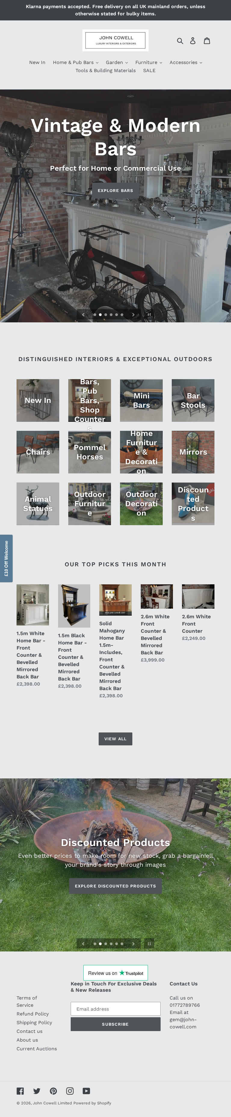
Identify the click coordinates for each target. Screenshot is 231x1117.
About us (27, 1040)
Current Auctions (37, 1049)
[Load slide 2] (101, 315)
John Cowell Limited (52, 1103)
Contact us (29, 1031)
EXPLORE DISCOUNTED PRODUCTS (115, 886)
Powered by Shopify (92, 1103)
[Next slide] (133, 314)
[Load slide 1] (95, 315)
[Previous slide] (83, 314)
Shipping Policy (34, 1022)
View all (115, 738)
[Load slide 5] (117, 315)
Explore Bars (115, 190)
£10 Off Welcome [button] (6, 558)
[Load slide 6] (122, 315)
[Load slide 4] (111, 315)
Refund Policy (33, 1014)
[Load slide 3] (106, 315)
